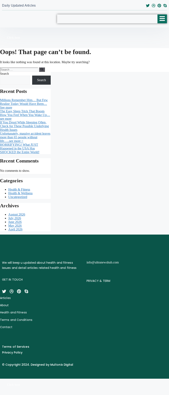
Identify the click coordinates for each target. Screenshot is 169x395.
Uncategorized (17, 197)
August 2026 (16, 214)
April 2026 (15, 229)
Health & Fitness (19, 189)
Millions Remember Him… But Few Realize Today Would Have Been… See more (24, 103)
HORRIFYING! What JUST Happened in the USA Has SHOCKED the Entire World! (19, 148)
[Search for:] (19, 69)
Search (4, 73)
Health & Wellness (20, 193)
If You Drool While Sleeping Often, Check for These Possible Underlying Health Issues (24, 126)
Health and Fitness (13, 312)
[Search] (42, 69)
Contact (6, 327)
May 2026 (15, 225)
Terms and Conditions (16, 320)
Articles (5, 298)
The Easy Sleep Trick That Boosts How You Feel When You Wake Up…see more (25, 114)
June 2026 (15, 222)
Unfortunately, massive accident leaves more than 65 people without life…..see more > (25, 137)
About (4, 305)
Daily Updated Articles (19, 5)
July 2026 (14, 218)
